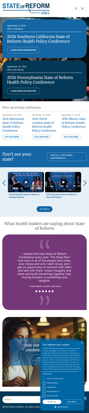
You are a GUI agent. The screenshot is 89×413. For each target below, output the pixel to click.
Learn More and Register (23, 50)
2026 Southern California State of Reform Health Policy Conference (38, 39)
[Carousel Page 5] (49, 291)
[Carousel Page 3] (43, 291)
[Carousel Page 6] (53, 291)
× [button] (82, 343)
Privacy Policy (47, 374)
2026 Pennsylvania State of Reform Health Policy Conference (40, 80)
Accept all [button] (52, 402)
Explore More (12, 137)
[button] (76, 8)
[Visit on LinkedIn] (84, 398)
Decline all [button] (72, 402)
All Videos (44, 209)
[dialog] (62, 375)
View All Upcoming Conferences (61, 156)
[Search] (39, 400)
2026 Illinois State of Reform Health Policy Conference (74, 122)
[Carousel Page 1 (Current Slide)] (36, 291)
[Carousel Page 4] (46, 291)
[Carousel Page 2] (40, 291)
